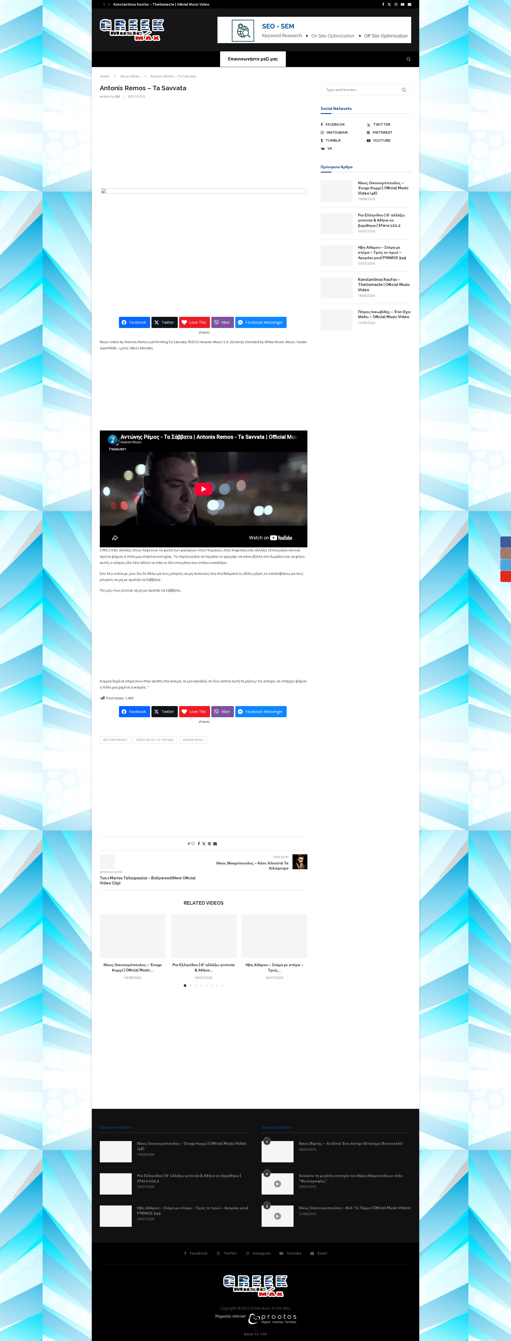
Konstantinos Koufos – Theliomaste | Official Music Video (384, 284)
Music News (130, 76)
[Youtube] (402, 4)
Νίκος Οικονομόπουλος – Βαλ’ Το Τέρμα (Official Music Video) (354, 1208)
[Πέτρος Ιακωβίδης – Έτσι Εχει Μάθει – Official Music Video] (337, 320)
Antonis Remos (115, 740)
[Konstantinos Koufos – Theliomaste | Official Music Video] (337, 287)
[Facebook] (383, 4)
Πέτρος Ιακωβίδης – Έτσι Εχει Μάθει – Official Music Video (384, 314)
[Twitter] (389, 4)
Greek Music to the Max (155, 740)
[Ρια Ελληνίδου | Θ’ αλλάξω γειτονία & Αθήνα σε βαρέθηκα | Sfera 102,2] (204, 936)
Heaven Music (193, 740)
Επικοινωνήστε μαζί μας (253, 58)
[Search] (408, 59)
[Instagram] (395, 4)
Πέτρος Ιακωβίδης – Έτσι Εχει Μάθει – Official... (148, 4)
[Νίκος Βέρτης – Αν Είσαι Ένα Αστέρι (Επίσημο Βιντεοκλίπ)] (278, 1151)
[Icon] (278, 1184)
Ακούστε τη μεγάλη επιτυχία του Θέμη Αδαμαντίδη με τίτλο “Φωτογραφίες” (351, 1178)
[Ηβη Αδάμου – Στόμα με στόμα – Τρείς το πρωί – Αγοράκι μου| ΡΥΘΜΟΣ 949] (274, 936)
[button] (104, 4)
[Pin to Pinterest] (209, 843)
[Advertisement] (203, 143)
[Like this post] (193, 843)
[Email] (409, 4)
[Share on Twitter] (204, 843)
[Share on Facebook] (199, 843)
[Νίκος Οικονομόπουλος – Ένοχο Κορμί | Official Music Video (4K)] (133, 936)
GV (118, 96)
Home (104, 76)
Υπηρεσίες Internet (230, 1316)
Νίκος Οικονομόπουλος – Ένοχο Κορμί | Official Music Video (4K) (383, 188)
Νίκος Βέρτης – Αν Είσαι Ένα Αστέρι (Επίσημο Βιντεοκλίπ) (351, 1143)
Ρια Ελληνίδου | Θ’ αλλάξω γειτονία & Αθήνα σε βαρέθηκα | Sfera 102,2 (381, 220)
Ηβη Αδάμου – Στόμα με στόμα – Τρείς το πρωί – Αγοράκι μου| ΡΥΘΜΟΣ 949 (382, 252)
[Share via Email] (215, 843)
